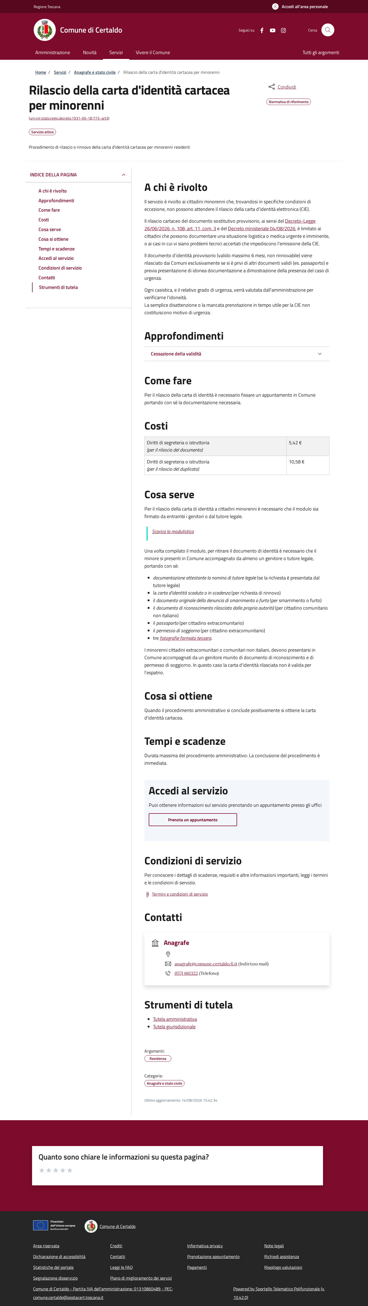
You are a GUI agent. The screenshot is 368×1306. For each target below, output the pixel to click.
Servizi (60, 72)
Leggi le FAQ (121, 1267)
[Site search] (327, 29)
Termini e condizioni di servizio (180, 894)
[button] (300, 6)
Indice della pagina (53, 174)
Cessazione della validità (176, 353)
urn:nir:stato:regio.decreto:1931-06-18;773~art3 (69, 118)
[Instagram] (281, 29)
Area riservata (46, 1245)
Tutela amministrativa (175, 1019)
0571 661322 (186, 973)
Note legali (274, 1245)
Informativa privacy (205, 1245)
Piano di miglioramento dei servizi (141, 1278)
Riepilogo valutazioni (283, 1267)
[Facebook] (259, 29)
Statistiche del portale (53, 1267)
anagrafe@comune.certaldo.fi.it (206, 963)
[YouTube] (270, 29)
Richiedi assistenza (281, 1256)
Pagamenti (197, 1267)
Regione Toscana (47, 6)
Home (40, 72)
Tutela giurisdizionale (174, 1026)
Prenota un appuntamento (193, 819)
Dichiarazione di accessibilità (59, 1256)
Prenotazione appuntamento (213, 1256)
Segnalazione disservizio (55, 1278)
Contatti (117, 1256)
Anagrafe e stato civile (95, 72)
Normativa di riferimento (288, 101)
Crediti (116, 1245)
